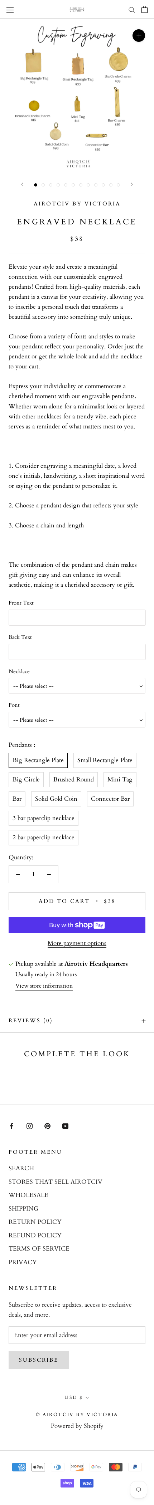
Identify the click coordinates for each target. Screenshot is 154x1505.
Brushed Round (73, 779)
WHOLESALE (28, 1195)
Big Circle (26, 779)
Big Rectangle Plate (38, 760)
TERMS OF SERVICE (39, 1249)
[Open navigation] (10, 9)
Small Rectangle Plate (105, 760)
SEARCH (21, 1168)
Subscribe (38, 1360)
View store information (44, 986)
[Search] (132, 9)
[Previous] (22, 184)
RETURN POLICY (35, 1222)
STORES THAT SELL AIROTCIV (55, 1182)
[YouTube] (65, 1126)
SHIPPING (23, 1209)
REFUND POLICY (35, 1235)
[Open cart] (144, 9)
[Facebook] (12, 1126)
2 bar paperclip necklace (43, 837)
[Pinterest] (47, 1126)
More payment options (77, 943)
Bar (17, 799)
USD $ (73, 1397)
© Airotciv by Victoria (77, 1414)
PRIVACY (23, 1262)
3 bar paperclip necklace (43, 818)
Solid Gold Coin (56, 799)
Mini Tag (120, 779)
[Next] (132, 184)
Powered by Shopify (77, 1426)
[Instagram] (30, 1126)
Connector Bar (110, 799)
